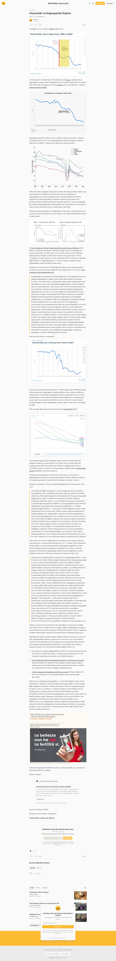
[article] (58, 895)
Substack (52, 957)
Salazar (60, 85)
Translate (33, 10)
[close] (73, 906)
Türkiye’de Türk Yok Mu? (39, 892)
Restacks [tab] (39, 868)
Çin (68, 644)
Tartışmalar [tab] (45, 887)
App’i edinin (66, 953)
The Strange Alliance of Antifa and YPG (44, 903)
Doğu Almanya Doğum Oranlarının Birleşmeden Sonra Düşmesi (55, 248)
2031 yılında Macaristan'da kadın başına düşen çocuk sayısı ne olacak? (58, 660)
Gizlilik (55, 949)
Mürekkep (35, 19)
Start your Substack (53, 953)
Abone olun (100, 3)
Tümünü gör (34, 925)
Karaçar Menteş (33, 894)
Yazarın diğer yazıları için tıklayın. (42, 818)
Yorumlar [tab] (32, 868)
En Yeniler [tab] (37, 887)
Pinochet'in (68, 409)
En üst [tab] (31, 887)
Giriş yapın (110, 3)
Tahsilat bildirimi (68, 949)
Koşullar (60, 949)
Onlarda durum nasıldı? (38, 87)
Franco (68, 80)
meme (51, 29)
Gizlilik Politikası (55, 932)
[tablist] (35, 867)
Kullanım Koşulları (59, 930)
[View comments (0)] (36, 24)
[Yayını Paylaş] (93, 3)
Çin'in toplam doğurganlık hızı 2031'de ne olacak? (50, 672)
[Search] (89, 3)
